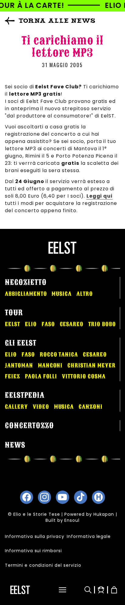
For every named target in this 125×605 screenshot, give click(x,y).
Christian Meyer (91, 365)
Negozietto (26, 282)
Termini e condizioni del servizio (43, 565)
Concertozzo (29, 425)
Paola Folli (41, 376)
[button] (58, 590)
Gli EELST (20, 343)
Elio (31, 324)
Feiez (12, 376)
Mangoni (50, 365)
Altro (84, 293)
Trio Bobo (102, 324)
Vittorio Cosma (83, 376)
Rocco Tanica (59, 354)
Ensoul (71, 520)
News (15, 445)
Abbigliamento (26, 293)
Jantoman (19, 365)
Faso (48, 324)
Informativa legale (89, 536)
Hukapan (103, 514)
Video (41, 406)
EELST (12, 324)
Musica (62, 293)
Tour (14, 313)
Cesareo (72, 324)
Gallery (16, 406)
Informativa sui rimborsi (33, 551)
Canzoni (91, 406)
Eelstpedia (25, 395)
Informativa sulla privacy (34, 536)
